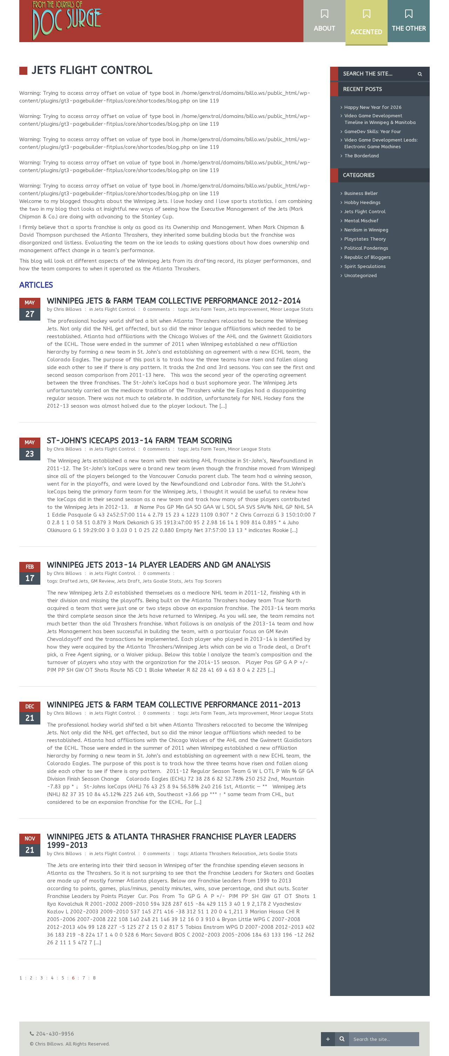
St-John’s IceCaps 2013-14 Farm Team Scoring (139, 440)
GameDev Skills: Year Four (372, 131)
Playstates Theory (365, 239)
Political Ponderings (366, 248)
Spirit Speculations (365, 266)
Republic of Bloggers (367, 257)
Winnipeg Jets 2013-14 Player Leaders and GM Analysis (158, 565)
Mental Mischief (361, 220)
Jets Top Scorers (203, 581)
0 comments (156, 309)
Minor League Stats (291, 309)
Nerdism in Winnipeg (366, 229)
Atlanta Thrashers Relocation (223, 853)
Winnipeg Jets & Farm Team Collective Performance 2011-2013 (174, 704)
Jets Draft (128, 581)
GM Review (102, 581)
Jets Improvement (248, 309)
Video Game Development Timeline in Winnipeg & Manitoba (380, 119)
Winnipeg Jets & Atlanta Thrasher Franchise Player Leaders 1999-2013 (171, 841)
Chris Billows (68, 309)
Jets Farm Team (207, 309)
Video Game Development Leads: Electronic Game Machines (381, 143)
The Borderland (361, 155)
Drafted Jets (74, 581)
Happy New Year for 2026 (373, 107)
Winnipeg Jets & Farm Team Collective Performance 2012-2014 (174, 301)
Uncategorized (360, 275)
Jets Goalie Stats (162, 581)
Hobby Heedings (362, 202)
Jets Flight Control (114, 309)
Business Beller (361, 193)
